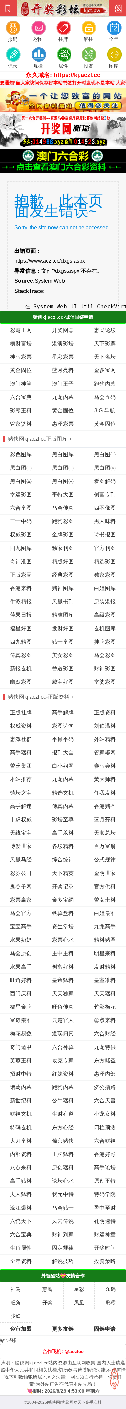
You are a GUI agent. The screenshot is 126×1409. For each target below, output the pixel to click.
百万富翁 (105, 846)
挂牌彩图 (105, 642)
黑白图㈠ (105, 454)
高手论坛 (105, 1167)
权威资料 (21, 726)
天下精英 (63, 873)
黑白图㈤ (21, 481)
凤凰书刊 (63, 601)
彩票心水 (63, 940)
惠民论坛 (105, 330)
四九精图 (21, 642)
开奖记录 (63, 886)
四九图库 (21, 548)
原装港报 (105, 601)
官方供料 (105, 886)
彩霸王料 (21, 410)
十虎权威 (21, 819)
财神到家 (63, 1234)
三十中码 (21, 521)
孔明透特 (105, 1221)
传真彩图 (21, 655)
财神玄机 (21, 1114)
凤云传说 (63, 1221)
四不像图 (105, 508)
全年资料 (21, 1261)
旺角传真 (63, 1007)
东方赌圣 (105, 1060)
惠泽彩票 (63, 424)
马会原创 (21, 953)
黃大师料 (105, 779)
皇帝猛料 (63, 980)
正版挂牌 (21, 712)
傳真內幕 (63, 806)
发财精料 (105, 967)
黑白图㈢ (63, 468)
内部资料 (21, 1154)
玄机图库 (105, 628)
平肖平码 (63, 739)
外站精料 (105, 739)
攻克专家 (63, 1060)
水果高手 (21, 967)
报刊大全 (63, 752)
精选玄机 (63, 793)
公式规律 (105, 859)
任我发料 (105, 793)
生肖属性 (21, 1248)
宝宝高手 (21, 926)
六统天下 (21, 1221)
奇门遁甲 (21, 1047)
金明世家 (105, 873)
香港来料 (21, 588)
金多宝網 (63, 900)
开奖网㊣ (63, 330)
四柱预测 (105, 1127)
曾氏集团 (21, 766)
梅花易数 (21, 1034)
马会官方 (21, 913)
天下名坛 (105, 357)
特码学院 (105, 1194)
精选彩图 (105, 561)
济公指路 (105, 1087)
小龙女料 (105, 1114)
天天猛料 (105, 993)
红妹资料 (63, 1074)
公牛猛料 (63, 1100)
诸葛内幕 (21, 1087)
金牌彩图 (63, 534)
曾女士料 (105, 900)
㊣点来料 (105, 1020)
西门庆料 (21, 993)
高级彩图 (105, 615)
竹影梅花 (105, 1007)
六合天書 (105, 1100)
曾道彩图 (63, 668)
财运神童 (105, 1234)
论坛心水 (63, 1181)
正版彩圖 (21, 575)
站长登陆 (9, 1340)
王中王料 (63, 953)
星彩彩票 (63, 357)
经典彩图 (63, 575)
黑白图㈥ (63, 481)
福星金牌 (21, 1007)
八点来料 (21, 1167)
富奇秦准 (21, 1020)
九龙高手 (105, 926)
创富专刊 (105, 494)
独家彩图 (105, 575)
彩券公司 (21, 873)
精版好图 (63, 561)
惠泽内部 (105, 1074)
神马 (16, 1289)
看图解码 (105, 481)
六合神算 (63, 1047)
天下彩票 (105, 343)
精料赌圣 (105, 940)
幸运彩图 (21, 494)
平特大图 (63, 494)
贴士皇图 (63, 642)
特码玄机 (21, 1127)
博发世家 (21, 846)
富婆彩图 (105, 682)
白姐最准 (105, 913)
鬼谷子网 (21, 886)
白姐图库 (105, 588)
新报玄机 (21, 668)
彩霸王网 (21, 330)
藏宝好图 (63, 682)
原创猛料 (63, 1167)
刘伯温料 (105, 726)
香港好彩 (105, 1154)
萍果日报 (21, 615)
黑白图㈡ (21, 468)
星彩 (79, 1289)
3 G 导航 (104, 410)
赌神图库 (63, 588)
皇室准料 (105, 980)
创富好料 (63, 967)
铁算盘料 (63, 913)
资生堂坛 (63, 926)
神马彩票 (21, 357)
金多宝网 (105, 370)
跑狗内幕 (105, 384)
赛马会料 (105, 766)
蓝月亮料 (63, 370)
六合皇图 (21, 508)
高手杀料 (63, 833)
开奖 (47, 1302)
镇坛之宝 (21, 793)
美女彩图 (63, 655)
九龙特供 (105, 1047)
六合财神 (105, 1141)
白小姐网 (63, 766)
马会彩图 (105, 655)
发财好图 (63, 628)
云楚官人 (63, 1020)
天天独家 (63, 993)
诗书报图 (105, 534)
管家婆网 (105, 752)
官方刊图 (105, 548)
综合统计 (63, 859)
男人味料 (105, 521)
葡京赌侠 (63, 1141)
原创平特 (105, 1181)
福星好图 (21, 628)
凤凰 (79, 1302)
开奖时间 (105, 1248)
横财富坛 (21, 343)
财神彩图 (105, 668)
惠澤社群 (21, 739)
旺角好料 (21, 980)
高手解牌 (63, 712)
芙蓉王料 (21, 1060)
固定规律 (63, 1248)
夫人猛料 (21, 1194)
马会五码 (105, 397)
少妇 (16, 1316)
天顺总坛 (105, 833)
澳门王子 (63, 384)
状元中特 (63, 1194)
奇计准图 (21, 561)
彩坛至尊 (63, 819)
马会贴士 (63, 1208)
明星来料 (105, 953)
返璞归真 (63, 1034)
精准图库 (63, 615)
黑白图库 (63, 454)
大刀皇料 (21, 1141)
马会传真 (63, 508)
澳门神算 (21, 384)
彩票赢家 (21, 900)
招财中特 (21, 1074)
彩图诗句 (63, 726)
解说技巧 (63, 1261)
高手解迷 (21, 806)
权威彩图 (21, 534)
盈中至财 (105, 1208)
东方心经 (63, 1127)
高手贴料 (21, 1181)
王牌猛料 (63, 1154)
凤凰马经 (21, 859)
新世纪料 (21, 1100)
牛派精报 (21, 601)
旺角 (16, 1302)
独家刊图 (63, 548)
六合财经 (105, 1034)
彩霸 (111, 1302)
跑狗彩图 (63, 521)
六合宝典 (21, 397)
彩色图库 (21, 454)
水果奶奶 (21, 940)
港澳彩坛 (63, 343)
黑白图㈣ (105, 468)
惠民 (47, 1289)
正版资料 (105, 712)
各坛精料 (63, 846)
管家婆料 (21, 424)
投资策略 (105, 1261)
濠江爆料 (21, 1208)
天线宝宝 (21, 833)
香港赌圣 (105, 806)
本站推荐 (21, 779)
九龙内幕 (63, 397)
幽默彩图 (21, 682)
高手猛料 (21, 752)
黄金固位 (21, 370)
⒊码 (111, 1289)
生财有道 (63, 1114)
